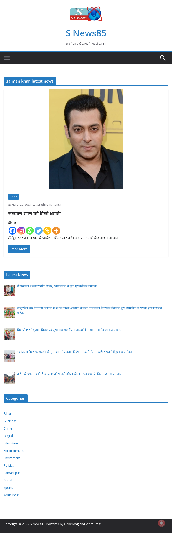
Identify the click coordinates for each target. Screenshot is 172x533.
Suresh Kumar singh (48, 204)
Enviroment (12, 458)
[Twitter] (39, 231)
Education (11, 443)
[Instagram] (21, 231)
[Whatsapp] (30, 231)
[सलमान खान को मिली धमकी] (86, 139)
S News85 (86, 33)
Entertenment (14, 450)
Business (10, 421)
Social (8, 480)
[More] (56, 231)
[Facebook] (12, 231)
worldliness (12, 495)
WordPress (94, 524)
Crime (13, 196)
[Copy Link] (47, 231)
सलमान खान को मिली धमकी (34, 213)
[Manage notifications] (161, 523)
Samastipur (12, 473)
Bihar (7, 413)
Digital (8, 436)
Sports (8, 487)
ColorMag (71, 524)
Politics (9, 465)
